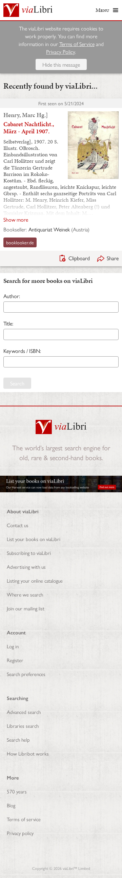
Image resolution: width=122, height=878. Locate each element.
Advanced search (24, 711)
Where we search (25, 594)
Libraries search (23, 725)
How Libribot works (28, 753)
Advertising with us (26, 566)
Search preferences (26, 673)
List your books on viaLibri (33, 538)
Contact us (17, 524)
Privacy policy (20, 832)
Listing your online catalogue (35, 580)
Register (15, 659)
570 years (17, 791)
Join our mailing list (25, 608)
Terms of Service (77, 44)
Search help (18, 739)
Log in (13, 646)
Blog (11, 805)
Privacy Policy (60, 51)
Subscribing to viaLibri (29, 552)
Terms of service (24, 819)
